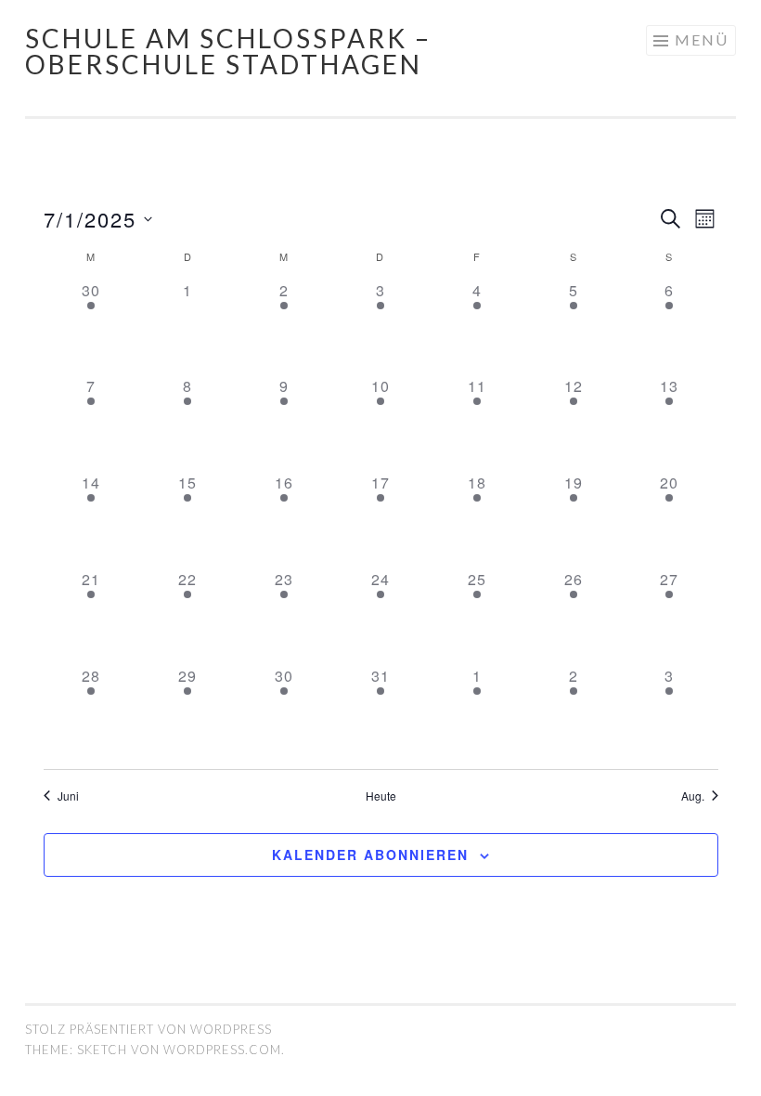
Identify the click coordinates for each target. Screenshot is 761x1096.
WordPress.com (222, 1049)
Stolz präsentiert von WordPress (148, 1029)
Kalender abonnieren (370, 854)
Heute (381, 796)
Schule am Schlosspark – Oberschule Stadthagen (228, 51)
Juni (68, 796)
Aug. (692, 796)
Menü (702, 39)
